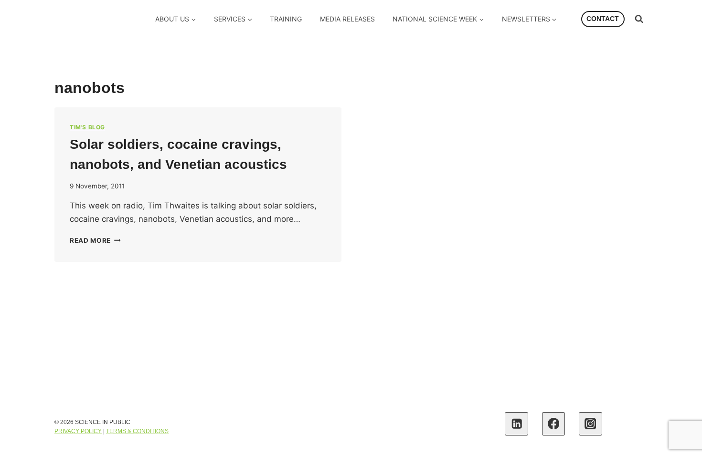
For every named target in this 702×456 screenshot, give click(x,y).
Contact (602, 18)
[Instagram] (590, 423)
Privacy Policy (78, 431)
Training (286, 19)
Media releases (347, 19)
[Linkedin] (516, 423)
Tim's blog (87, 127)
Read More (95, 240)
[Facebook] (553, 423)
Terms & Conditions (137, 431)
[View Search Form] (639, 19)
